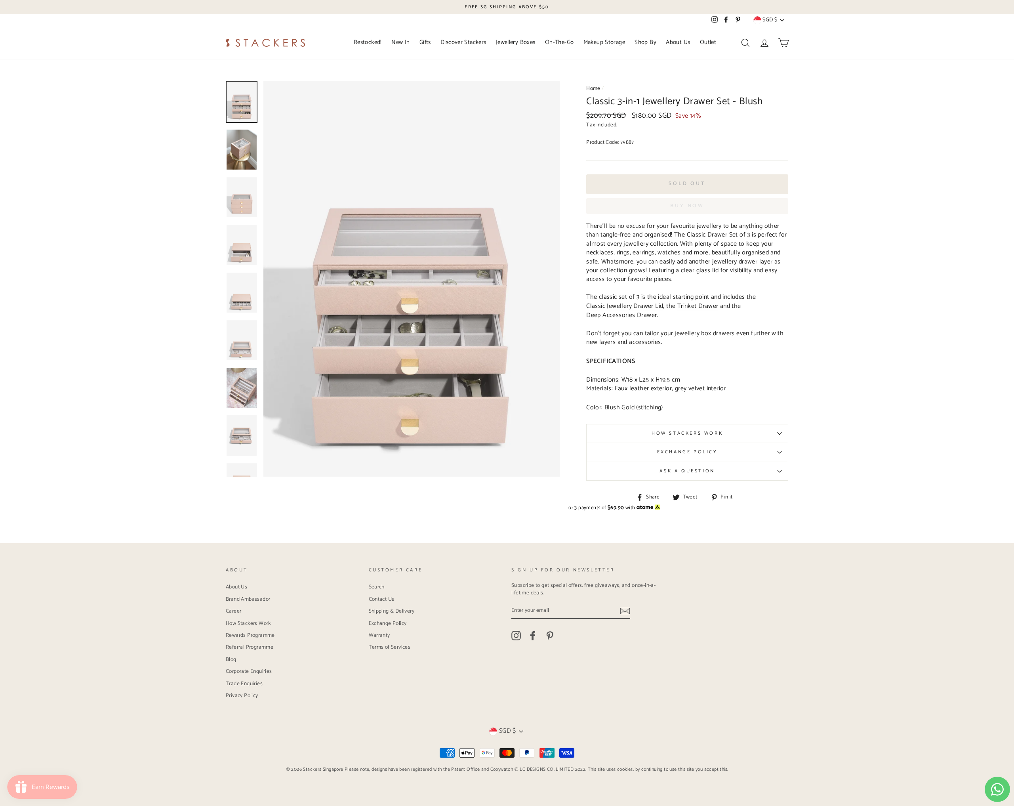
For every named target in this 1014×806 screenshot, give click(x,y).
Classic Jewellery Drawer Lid (624, 306)
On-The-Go (559, 42)
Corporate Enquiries (249, 671)
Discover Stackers (463, 42)
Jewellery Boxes (516, 42)
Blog (231, 659)
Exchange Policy (687, 452)
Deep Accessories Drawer (621, 315)
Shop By (645, 42)
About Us (678, 42)
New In (400, 42)
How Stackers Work (687, 433)
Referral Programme (249, 647)
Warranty (379, 635)
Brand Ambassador (248, 599)
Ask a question (687, 471)
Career (233, 611)
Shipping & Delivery (392, 611)
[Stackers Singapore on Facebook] (532, 635)
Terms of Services (390, 647)
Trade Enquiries (244, 683)
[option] (507, 7)
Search (377, 587)
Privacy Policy (242, 695)
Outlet (708, 42)
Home (593, 88)
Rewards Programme (250, 635)
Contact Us (382, 599)
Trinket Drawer (698, 306)
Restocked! (368, 42)
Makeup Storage (604, 42)
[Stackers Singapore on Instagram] (516, 635)
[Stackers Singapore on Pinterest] (550, 635)
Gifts (425, 42)
